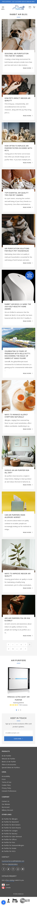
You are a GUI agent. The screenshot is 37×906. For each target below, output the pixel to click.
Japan (7, 885)
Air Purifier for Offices (9, 839)
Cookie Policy (6, 785)
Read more (27, 68)
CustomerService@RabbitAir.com (13, 861)
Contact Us (5, 801)
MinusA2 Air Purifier (8, 759)
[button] (3, 7)
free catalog (10, 880)
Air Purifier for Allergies (10, 819)
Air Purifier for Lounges (10, 831)
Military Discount (7, 810)
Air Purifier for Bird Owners (11, 825)
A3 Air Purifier (6, 756)
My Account (6, 807)
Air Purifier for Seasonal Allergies (13, 845)
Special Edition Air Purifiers (11, 767)
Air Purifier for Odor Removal (12, 836)
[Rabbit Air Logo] (18, 7)
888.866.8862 (13, 864)
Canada (7, 887)
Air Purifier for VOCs (8, 851)
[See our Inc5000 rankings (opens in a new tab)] (15, 900)
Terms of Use (6, 782)
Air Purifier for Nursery (9, 834)
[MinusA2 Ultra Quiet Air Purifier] (18, 679)
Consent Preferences (9, 791)
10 (13, 649)
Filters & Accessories (9, 764)
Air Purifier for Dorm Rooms (11, 828)
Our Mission (6, 804)
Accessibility (6, 776)
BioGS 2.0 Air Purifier (9, 762)
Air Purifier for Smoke (9, 848)
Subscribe (17, 738)
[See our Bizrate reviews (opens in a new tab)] (25, 900)
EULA (3, 779)
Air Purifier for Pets (8, 842)
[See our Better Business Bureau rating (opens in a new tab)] (8, 900)
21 (21, 649)
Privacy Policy (6, 788)
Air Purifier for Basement (10, 822)
